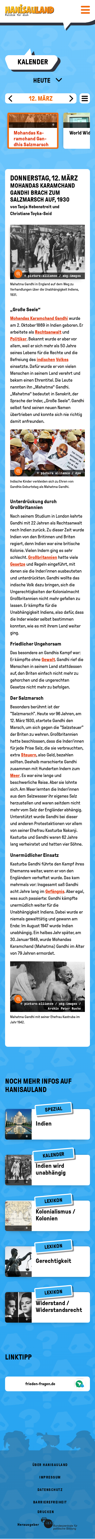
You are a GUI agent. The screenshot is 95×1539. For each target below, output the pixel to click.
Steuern (28, 754)
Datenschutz (50, 1490)
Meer (15, 775)
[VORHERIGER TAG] (10, 98)
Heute (42, 80)
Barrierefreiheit (50, 1502)
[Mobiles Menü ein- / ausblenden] (85, 9)
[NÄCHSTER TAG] (71, 98)
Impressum (50, 1477)
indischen (46, 359)
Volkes (62, 359)
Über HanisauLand (50, 1465)
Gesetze (17, 564)
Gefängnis (54, 891)
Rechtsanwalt (48, 332)
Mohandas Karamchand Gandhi (39, 318)
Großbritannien (42, 557)
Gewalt (48, 659)
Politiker (18, 338)
